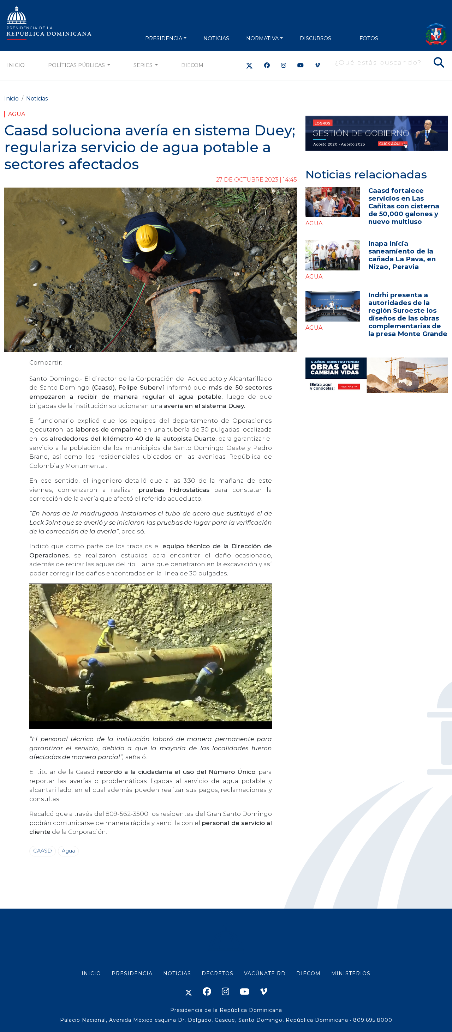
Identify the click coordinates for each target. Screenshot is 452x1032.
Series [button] (143, 65)
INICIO (91, 973)
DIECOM (192, 65)
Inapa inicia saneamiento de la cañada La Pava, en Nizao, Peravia (402, 255)
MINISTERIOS (350, 973)
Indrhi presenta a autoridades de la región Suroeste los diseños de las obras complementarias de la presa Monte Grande (407, 314)
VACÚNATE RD (265, 973)
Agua (16, 114)
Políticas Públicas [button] (77, 65)
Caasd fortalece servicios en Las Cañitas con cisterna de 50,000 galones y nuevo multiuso (403, 206)
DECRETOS (217, 973)
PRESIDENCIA (163, 38)
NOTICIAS (216, 38)
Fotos (368, 38)
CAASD (42, 851)
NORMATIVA (262, 38)
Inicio (16, 65)
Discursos (315, 38)
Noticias (37, 98)
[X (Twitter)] (249, 65)
